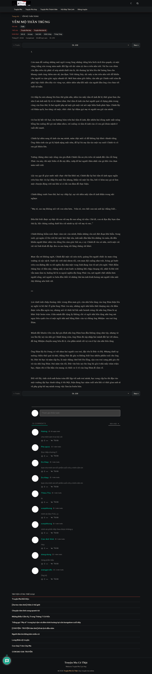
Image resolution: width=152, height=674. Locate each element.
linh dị (23, 34)
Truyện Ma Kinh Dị (40, 30)
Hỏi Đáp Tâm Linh (67, 9)
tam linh (38, 34)
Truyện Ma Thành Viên (48, 9)
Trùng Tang (58, 34)
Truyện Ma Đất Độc (20, 599)
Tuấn (22, 26)
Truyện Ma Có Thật (76, 663)
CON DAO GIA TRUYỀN (22, 652)
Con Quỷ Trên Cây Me (21, 646)
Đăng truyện (82, 9)
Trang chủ (15, 16)
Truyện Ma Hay (31, 9)
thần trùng (47, 34)
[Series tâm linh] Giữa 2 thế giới (26, 605)
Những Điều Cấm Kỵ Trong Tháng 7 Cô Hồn (31, 616)
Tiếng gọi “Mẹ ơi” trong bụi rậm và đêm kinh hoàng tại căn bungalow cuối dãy (46, 622)
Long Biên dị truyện (20, 640)
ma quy (30, 34)
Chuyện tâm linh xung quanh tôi (26, 610)
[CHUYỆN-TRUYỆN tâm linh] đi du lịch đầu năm (33, 628)
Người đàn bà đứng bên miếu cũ (26, 634)
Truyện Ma (18, 9)
